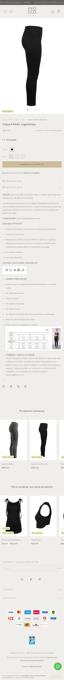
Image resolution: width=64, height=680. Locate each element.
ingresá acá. (51, 657)
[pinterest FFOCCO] (40, 579)
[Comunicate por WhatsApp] (58, 666)
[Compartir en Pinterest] (25, 386)
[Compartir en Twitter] (18, 386)
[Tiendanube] (32, 667)
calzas (23, 119)
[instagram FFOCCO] (22, 579)
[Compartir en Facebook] (11, 386)
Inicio (4, 119)
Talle (4, 156)
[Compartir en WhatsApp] (3, 386)
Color (5, 149)
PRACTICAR (13, 119)
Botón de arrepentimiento (32, 660)
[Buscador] (11, 12)
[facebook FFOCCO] (31, 579)
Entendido (56, 676)
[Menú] (5, 12)
